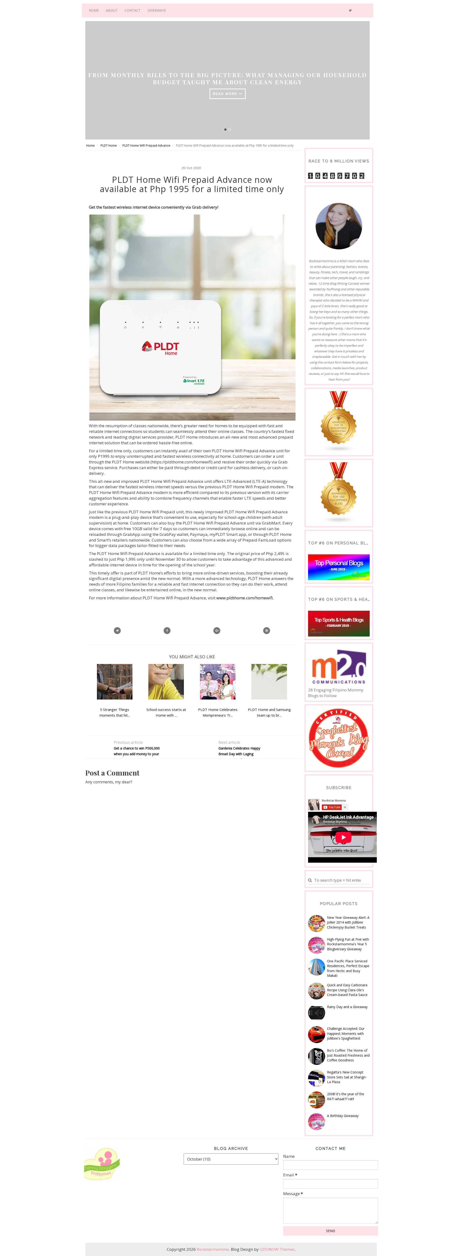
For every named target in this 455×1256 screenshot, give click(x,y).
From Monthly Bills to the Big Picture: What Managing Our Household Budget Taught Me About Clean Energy (220, 78)
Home (94, 10)
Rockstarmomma (213, 1249)
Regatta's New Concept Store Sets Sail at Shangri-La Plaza (347, 1077)
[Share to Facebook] (167, 630)
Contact (133, 10)
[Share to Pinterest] (266, 630)
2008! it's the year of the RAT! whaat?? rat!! (345, 1096)
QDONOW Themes (277, 1249)
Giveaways (157, 10)
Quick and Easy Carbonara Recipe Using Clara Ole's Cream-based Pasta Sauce (347, 990)
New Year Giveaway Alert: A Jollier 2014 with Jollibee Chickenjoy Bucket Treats (348, 922)
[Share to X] (117, 630)
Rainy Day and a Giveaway (347, 1007)
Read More (218, 94)
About (112, 10)
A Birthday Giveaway (343, 1115)
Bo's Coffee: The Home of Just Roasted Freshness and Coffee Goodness (348, 1055)
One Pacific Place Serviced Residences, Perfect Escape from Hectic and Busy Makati (348, 968)
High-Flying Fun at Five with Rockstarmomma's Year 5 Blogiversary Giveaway (348, 944)
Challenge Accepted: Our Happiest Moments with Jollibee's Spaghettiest (345, 1033)
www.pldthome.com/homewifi (244, 598)
